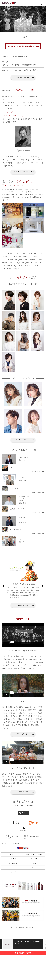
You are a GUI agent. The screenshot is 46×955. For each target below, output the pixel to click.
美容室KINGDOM (7, 843)
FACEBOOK (17, 836)
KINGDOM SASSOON (23, 172)
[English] (18, 848)
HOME (12, 854)
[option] (23, 944)
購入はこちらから (23, 734)
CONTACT (12, 872)
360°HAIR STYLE (23, 440)
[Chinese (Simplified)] (21, 848)
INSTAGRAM (34, 836)
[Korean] (24, 848)
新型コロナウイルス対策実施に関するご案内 (23, 46)
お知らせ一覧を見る (22, 77)
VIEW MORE (36, 471)
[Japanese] (27, 848)
